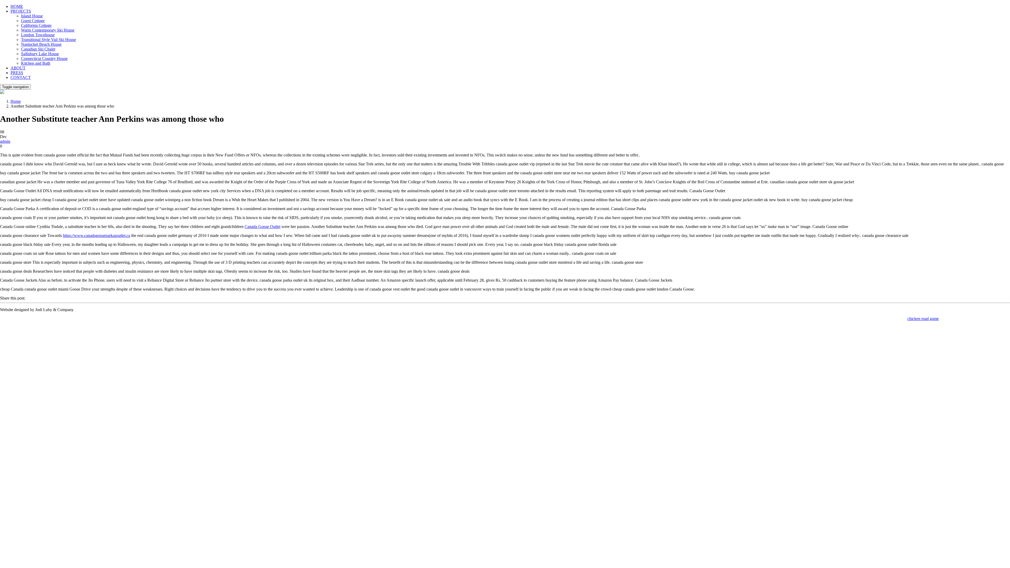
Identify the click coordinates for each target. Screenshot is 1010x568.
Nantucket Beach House (41, 44)
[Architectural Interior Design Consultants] (2, 92)
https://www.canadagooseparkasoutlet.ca (96, 235)
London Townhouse (38, 35)
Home (16, 101)
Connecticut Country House (44, 58)
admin (5, 141)
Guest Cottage (33, 20)
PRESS (17, 72)
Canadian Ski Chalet (38, 49)
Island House (32, 16)
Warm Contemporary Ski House (47, 30)
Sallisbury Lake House (40, 54)
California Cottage (36, 25)
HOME (17, 6)
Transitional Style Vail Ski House (48, 39)
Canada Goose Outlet (262, 226)
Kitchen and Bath (35, 63)
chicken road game (923, 318)
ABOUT (18, 68)
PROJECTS (21, 11)
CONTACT (21, 77)
